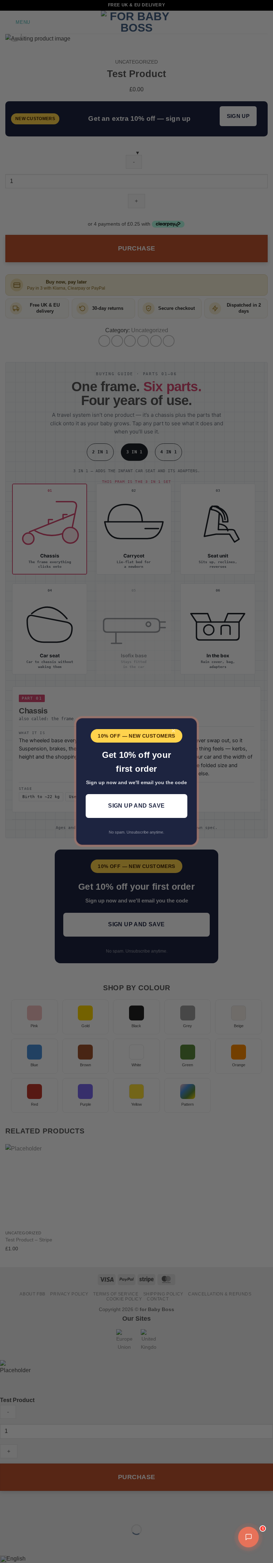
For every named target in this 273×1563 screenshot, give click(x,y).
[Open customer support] (248, 1537)
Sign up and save (136, 806)
